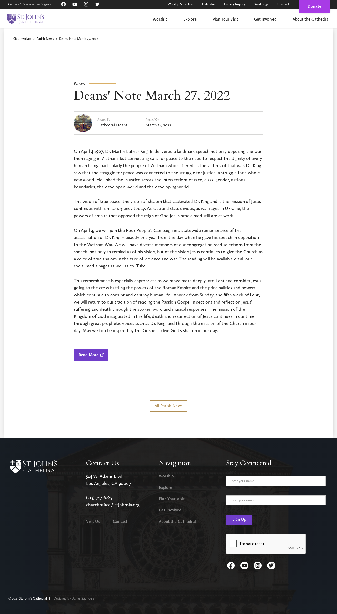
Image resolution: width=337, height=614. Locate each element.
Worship (160, 19)
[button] (160, 19)
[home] (26, 19)
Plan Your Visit (225, 19)
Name (231, 472)
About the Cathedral (311, 19)
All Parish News (168, 405)
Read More (91, 354)
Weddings (261, 4)
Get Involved (265, 19)
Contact (283, 4)
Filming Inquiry (234, 4)
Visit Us (93, 521)
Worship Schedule (180, 4)
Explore (190, 19)
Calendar (208, 4)
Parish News (45, 39)
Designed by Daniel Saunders (74, 598)
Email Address (238, 491)
